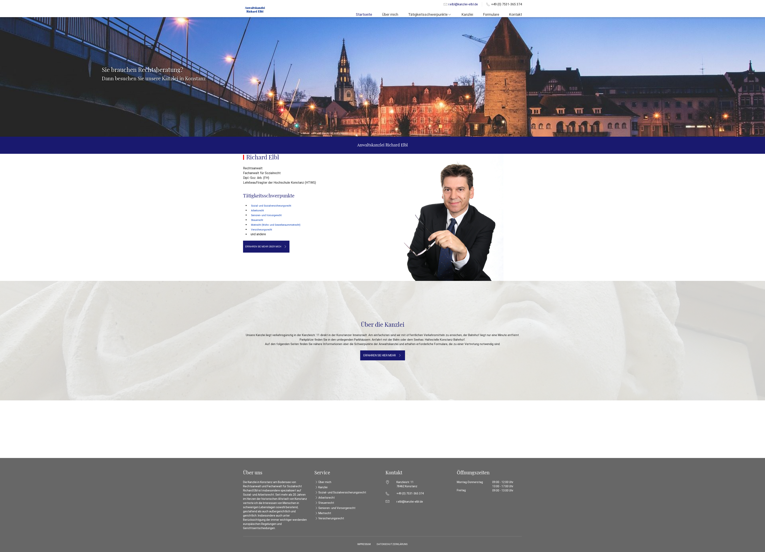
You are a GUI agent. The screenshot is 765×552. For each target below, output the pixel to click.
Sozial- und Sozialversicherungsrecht (342, 492)
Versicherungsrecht (331, 518)
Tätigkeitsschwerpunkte (428, 14)
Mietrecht (324, 513)
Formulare (491, 14)
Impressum (364, 544)
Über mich (390, 14)
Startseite (364, 14)
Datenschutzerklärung (392, 544)
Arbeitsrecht (257, 210)
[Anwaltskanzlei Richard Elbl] (255, 9)
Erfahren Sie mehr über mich (263, 246)
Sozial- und (271, 205)
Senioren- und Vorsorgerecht (266, 215)
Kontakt (515, 14)
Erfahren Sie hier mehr (379, 355)
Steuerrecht (326, 502)
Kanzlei (467, 14)
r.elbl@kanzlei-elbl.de (463, 4)
